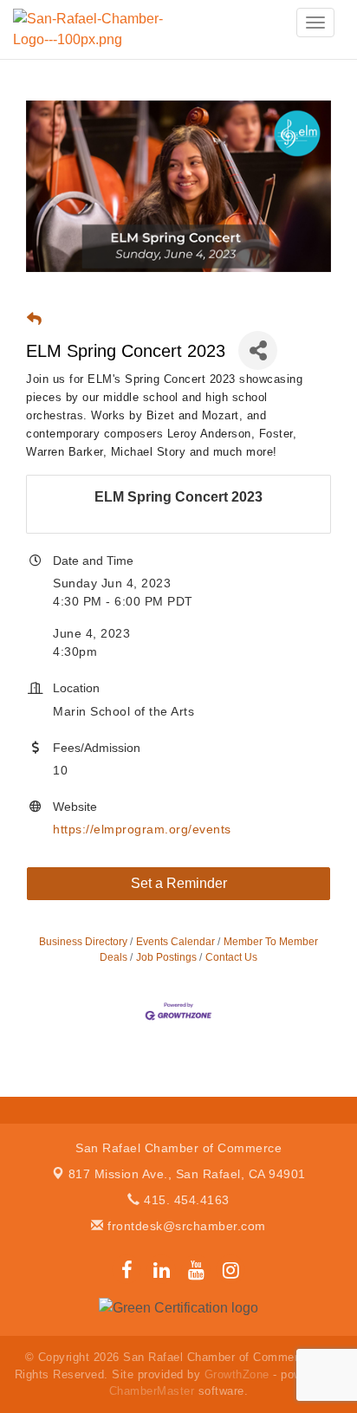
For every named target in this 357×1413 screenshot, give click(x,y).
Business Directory (83, 942)
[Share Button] (257, 350)
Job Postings (166, 957)
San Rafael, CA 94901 (187, 1174)
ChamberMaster (152, 1390)
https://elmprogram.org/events (142, 829)
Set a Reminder (179, 883)
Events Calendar (175, 942)
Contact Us (231, 957)
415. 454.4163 (185, 1200)
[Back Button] (34, 319)
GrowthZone (236, 1374)
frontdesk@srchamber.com (185, 1226)
